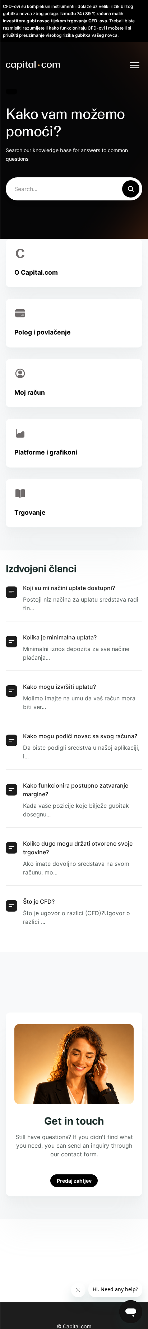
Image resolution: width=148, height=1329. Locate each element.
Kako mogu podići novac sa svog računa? (80, 736)
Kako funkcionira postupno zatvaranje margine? (75, 790)
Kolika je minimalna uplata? (60, 637)
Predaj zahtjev (74, 1181)
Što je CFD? (39, 901)
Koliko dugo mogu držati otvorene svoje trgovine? (78, 848)
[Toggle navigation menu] (134, 65)
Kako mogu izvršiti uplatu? (59, 686)
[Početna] (33, 65)
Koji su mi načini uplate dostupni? (69, 588)
